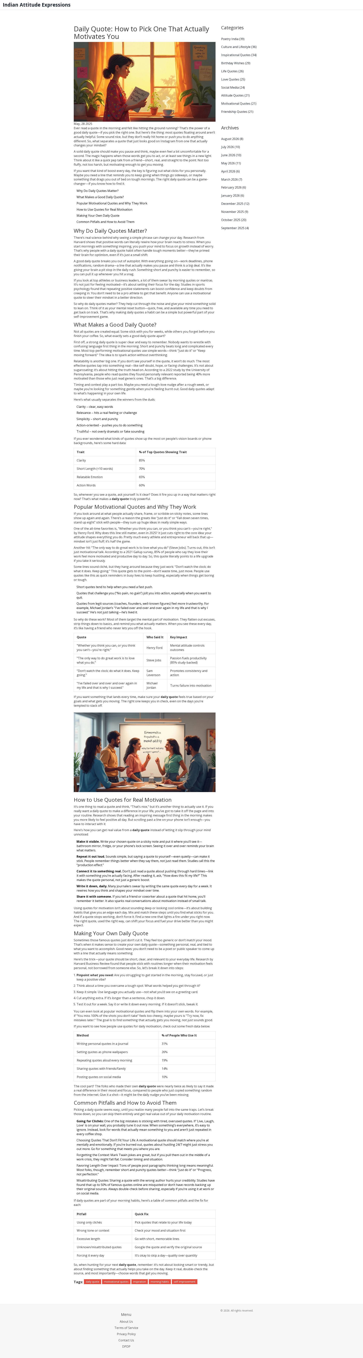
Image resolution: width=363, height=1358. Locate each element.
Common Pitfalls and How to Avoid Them (105, 222)
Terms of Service (126, 1328)
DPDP (126, 1346)
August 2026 (232, 139)
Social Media (233, 87)
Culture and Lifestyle (239, 47)
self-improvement (184, 1281)
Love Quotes (233, 79)
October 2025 (233, 220)
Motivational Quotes (238, 103)
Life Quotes (232, 71)
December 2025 (235, 204)
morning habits (160, 1281)
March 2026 (231, 179)
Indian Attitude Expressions (37, 4)
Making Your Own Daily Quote (98, 215)
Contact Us (126, 1340)
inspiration (139, 1281)
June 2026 (231, 155)
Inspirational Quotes (239, 55)
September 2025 (235, 228)
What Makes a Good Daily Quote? (100, 197)
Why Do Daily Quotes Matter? (98, 191)
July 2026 (230, 147)
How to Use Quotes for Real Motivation (104, 209)
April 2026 (230, 171)
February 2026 (233, 187)
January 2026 (232, 195)
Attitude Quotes (235, 95)
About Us (126, 1321)
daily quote (92, 1281)
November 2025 (234, 212)
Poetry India (232, 39)
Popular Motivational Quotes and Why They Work (112, 203)
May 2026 (231, 163)
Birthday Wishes (235, 63)
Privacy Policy (126, 1334)
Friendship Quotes (237, 112)
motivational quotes (116, 1281)
